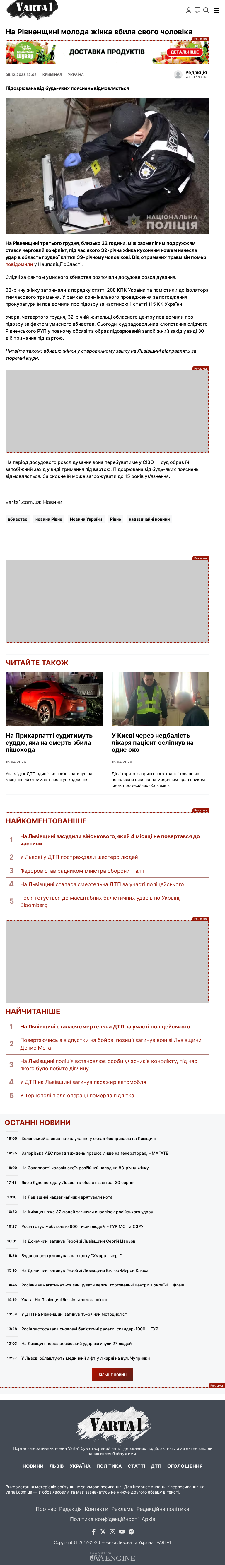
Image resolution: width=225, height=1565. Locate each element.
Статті (136, 1466)
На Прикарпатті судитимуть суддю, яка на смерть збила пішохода (49, 742)
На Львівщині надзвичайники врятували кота (66, 1197)
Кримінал (52, 74)
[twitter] (103, 1533)
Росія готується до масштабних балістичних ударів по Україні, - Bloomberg (102, 901)
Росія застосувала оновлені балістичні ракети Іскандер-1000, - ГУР (89, 1328)
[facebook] (94, 1533)
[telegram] (131, 1533)
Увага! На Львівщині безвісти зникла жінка (64, 1299)
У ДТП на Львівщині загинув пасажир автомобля (83, 1082)
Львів (57, 1466)
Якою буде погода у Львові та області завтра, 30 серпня (78, 1182)
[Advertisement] (107, 411)
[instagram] (112, 1533)
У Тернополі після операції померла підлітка (77, 1095)
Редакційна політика (163, 1509)
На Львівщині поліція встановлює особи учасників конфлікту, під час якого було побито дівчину (108, 1065)
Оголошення (185, 1466)
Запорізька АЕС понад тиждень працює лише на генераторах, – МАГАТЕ (94, 1153)
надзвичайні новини (149, 519)
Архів (148, 1519)
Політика (109, 1466)
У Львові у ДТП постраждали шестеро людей (79, 857)
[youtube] (122, 1533)
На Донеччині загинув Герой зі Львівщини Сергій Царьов (78, 1240)
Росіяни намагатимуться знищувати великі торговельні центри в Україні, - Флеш (102, 1284)
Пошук (206, 10)
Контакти (96, 1509)
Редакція (70, 1509)
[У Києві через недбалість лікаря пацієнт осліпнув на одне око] (160, 699)
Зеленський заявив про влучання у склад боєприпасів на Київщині (88, 1138)
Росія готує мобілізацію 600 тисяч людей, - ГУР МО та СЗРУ (82, 1226)
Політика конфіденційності (104, 1519)
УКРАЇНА (76, 74)
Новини (33, 1466)
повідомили (19, 264)
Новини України (86, 519)
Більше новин (113, 1375)
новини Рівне (48, 519)
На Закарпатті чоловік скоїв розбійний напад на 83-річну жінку (85, 1167)
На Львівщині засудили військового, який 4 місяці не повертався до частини (110, 840)
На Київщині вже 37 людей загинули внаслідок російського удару (87, 1211)
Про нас (46, 1509)
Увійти (189, 10)
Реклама (107, 52)
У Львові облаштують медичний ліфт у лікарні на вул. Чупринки (85, 1358)
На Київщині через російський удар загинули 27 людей (76, 1343)
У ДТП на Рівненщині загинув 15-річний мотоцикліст (74, 1314)
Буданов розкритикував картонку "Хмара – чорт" (71, 1255)
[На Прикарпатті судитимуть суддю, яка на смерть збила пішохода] (54, 699)
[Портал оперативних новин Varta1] (32, 10)
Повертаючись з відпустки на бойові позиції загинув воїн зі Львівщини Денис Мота (111, 1043)
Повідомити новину (197, 10)
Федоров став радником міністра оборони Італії (82, 871)
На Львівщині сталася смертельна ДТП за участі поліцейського (102, 884)
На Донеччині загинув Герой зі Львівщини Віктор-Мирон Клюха (85, 1270)
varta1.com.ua (19, 1491)
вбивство (18, 519)
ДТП (156, 1466)
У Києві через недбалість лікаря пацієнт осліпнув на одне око (153, 742)
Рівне (115, 519)
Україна (80, 1466)
